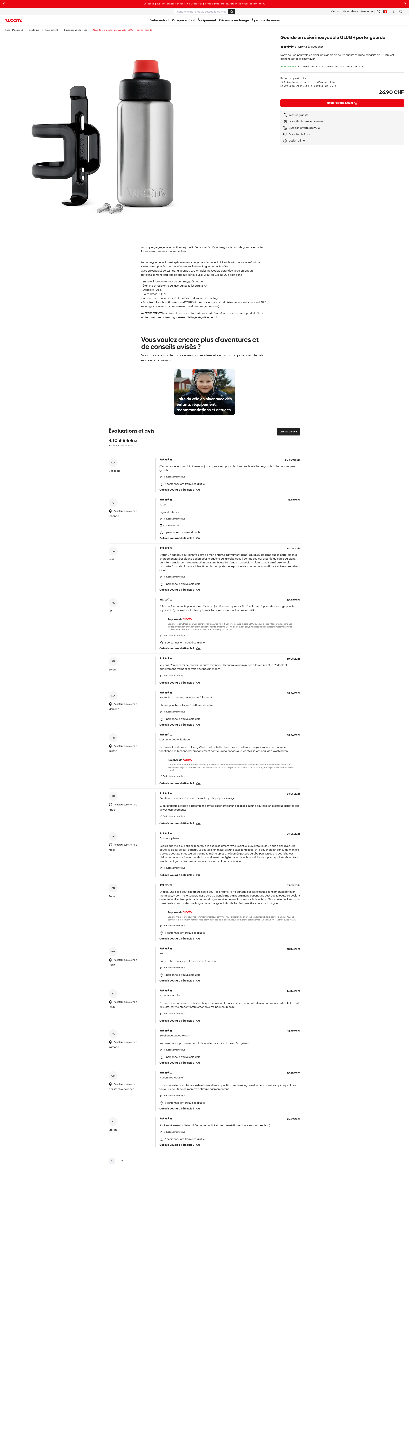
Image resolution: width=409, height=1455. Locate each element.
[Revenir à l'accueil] (13, 20)
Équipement (51, 29)
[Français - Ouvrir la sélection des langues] (385, 11)
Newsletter (366, 11)
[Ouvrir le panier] (400, 11)
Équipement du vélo (75, 29)
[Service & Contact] (378, 11)
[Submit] (231, 12)
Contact (336, 11)
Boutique (34, 29)
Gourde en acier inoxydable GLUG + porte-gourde (122, 29)
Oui (198, 490)
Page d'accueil (14, 29)
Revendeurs (350, 11)
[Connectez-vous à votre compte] (393, 11)
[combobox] (204, 12)
